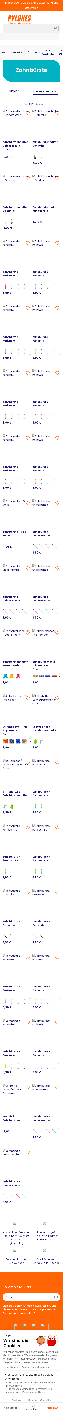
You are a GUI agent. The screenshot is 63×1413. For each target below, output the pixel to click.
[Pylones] (19, 19)
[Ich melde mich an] (56, 1297)
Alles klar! (52, 1407)
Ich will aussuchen (31, 1408)
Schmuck (34, 52)
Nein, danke (10, 1407)
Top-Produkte (48, 52)
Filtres (13, 91)
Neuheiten (17, 52)
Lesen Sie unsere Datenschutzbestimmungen (26, 1367)
